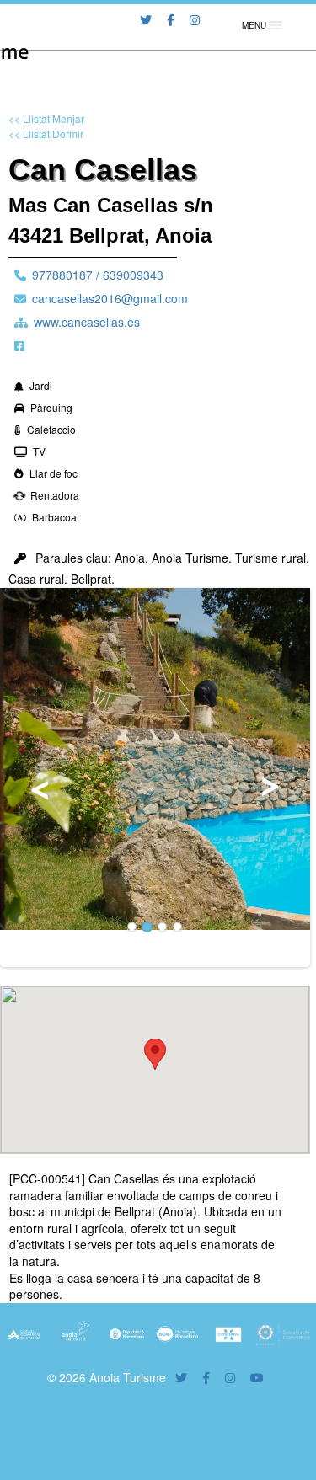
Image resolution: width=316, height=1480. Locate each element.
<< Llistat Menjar (46, 118)
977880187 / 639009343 (97, 274)
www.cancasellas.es (87, 321)
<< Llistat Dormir (45, 133)
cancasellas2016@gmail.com (110, 298)
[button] (155, 1054)
